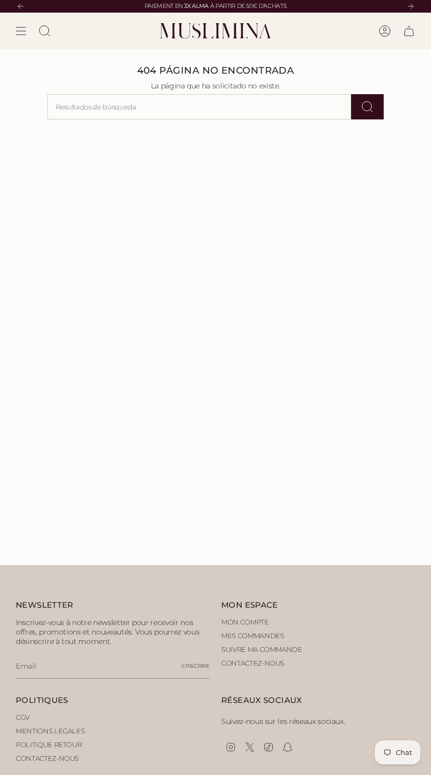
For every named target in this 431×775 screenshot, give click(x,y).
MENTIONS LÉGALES (50, 731)
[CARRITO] (409, 31)
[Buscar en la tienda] (367, 106)
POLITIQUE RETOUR (48, 744)
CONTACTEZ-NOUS (252, 663)
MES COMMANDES (252, 635)
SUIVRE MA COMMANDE (261, 649)
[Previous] (20, 6)
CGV (23, 717)
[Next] (410, 6)
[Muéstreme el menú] (21, 31)
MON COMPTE (245, 622)
